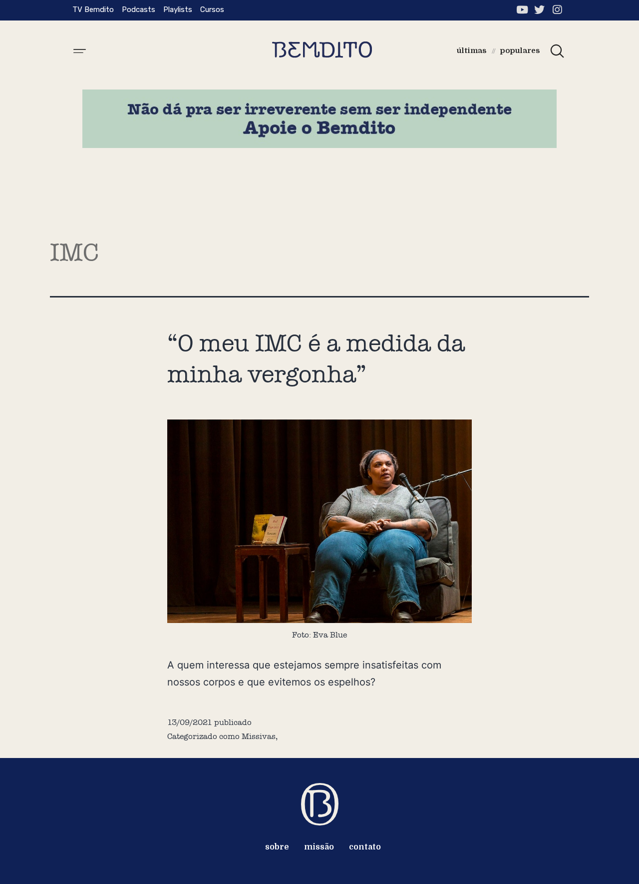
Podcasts (138, 9)
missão (319, 847)
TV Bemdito (93, 9)
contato (365, 847)
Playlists (177, 9)
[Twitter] (539, 9)
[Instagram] (557, 9)
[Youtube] (522, 9)
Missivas (259, 736)
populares (520, 50)
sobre (277, 847)
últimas (472, 50)
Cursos (212, 9)
